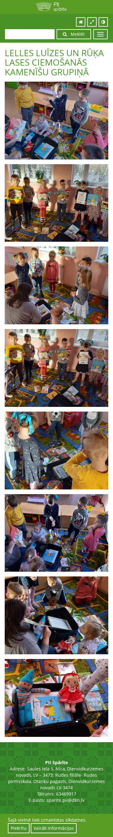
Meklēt (76, 34)
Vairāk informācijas (54, 828)
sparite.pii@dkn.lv (65, 800)
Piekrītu (19, 828)
